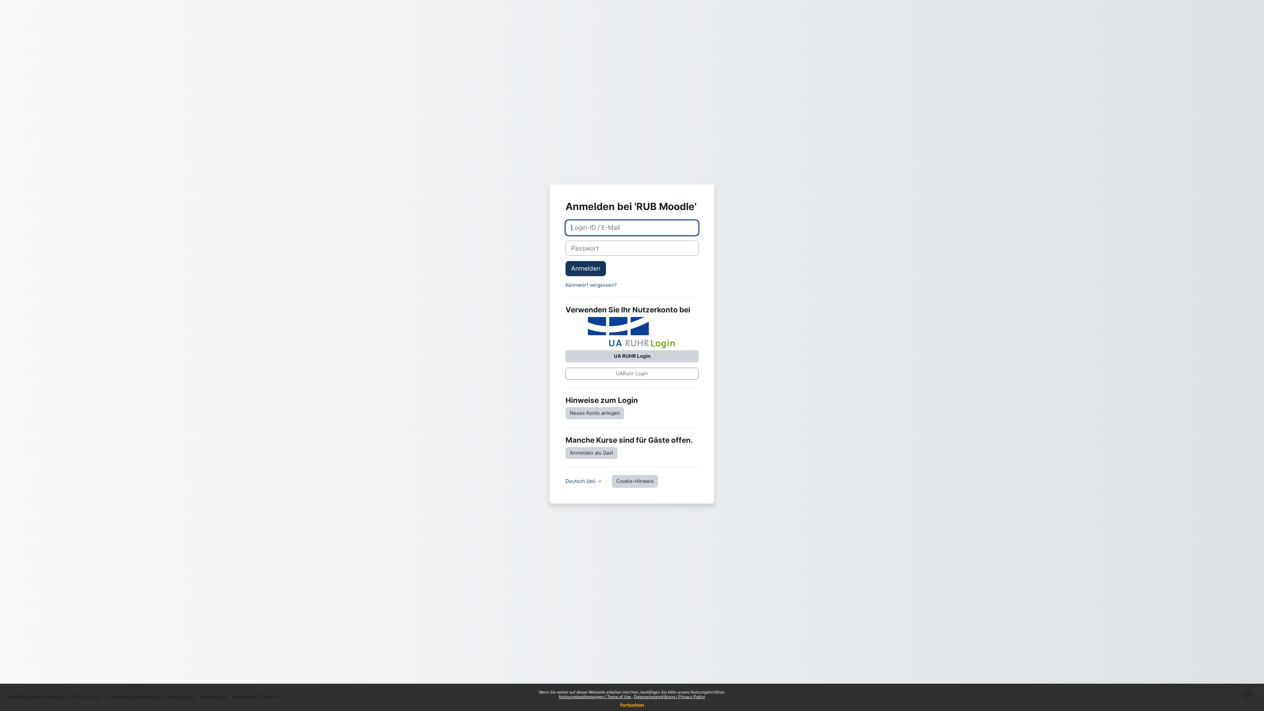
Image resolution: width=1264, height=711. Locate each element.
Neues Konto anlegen (595, 413)
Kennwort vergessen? (591, 285)
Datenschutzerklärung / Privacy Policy (669, 696)
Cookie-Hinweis (635, 481)
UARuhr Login (632, 373)
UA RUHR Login (632, 356)
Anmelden (585, 268)
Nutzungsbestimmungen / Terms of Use (595, 696)
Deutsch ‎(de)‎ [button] (581, 481)
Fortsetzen (632, 705)
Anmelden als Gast (591, 453)
